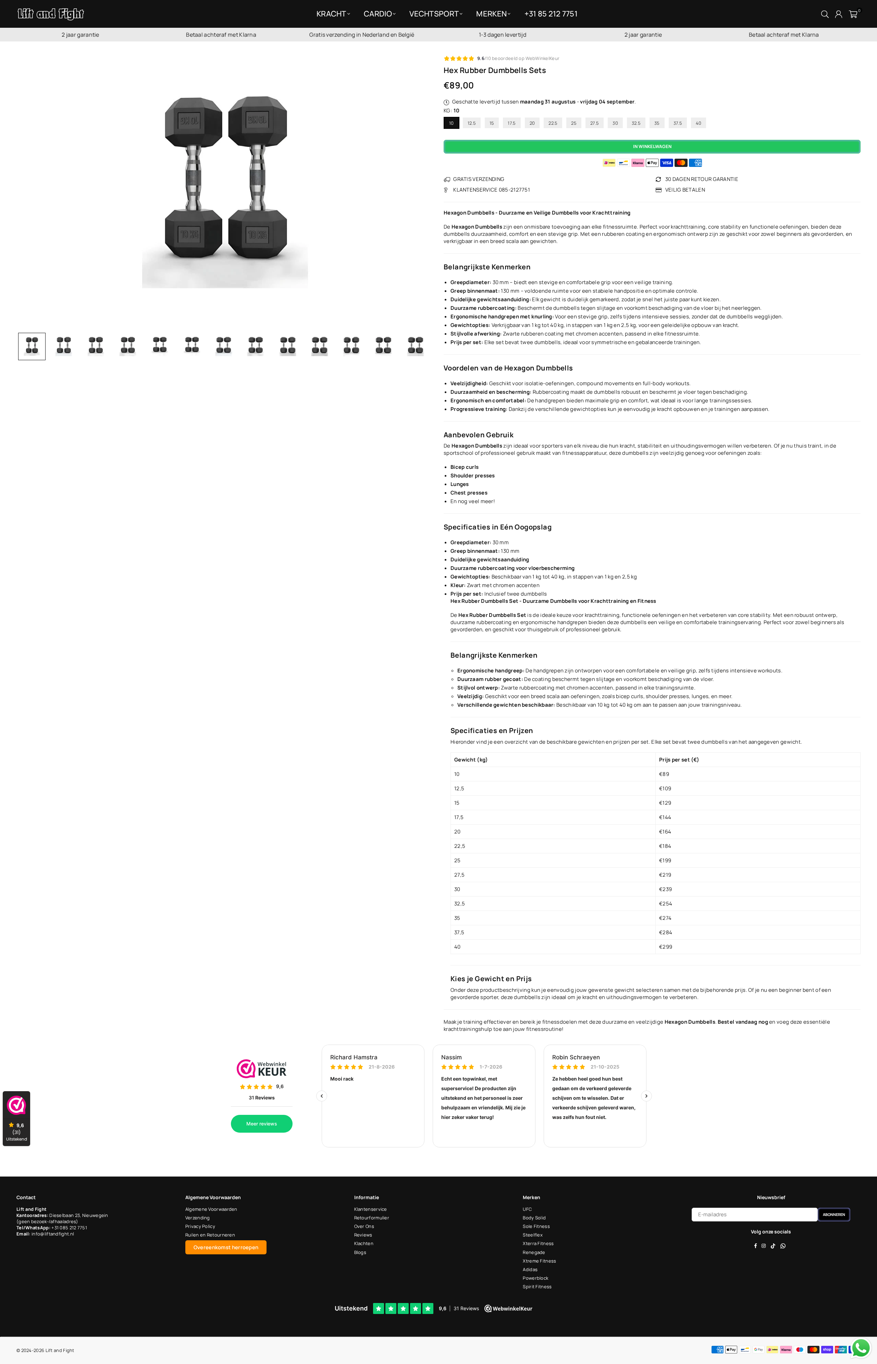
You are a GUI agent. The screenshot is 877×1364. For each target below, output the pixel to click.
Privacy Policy (200, 1226)
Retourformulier (372, 1218)
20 (532, 123)
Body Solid (534, 1218)
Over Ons (364, 1226)
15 (492, 123)
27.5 (594, 123)
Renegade (534, 1252)
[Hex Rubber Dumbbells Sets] (31, 346)
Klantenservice (370, 1209)
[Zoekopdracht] (825, 14)
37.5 (678, 123)
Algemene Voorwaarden (211, 1209)
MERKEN (491, 14)
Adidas (530, 1269)
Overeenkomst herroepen (226, 1247)
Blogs (360, 1252)
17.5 (512, 123)
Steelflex (533, 1235)
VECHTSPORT (434, 14)
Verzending (197, 1218)
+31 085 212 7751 (69, 1228)
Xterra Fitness (538, 1243)
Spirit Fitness (537, 1286)
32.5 (636, 123)
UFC (527, 1209)
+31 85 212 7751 (551, 14)
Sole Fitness (536, 1226)
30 (615, 123)
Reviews (363, 1235)
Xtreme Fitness (539, 1261)
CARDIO (378, 14)
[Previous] (26, 192)
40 (699, 123)
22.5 (552, 123)
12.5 (472, 123)
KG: (452, 110)
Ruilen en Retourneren (210, 1235)
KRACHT (331, 14)
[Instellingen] (838, 14)
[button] (853, 14)
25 (574, 123)
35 (657, 123)
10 (451, 123)
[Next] (424, 192)
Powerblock (535, 1278)
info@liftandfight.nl (53, 1234)
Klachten (363, 1243)
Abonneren (834, 1214)
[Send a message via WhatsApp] (861, 1348)
